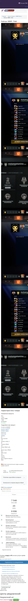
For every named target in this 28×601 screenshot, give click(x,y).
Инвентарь (3, 434)
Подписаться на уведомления (14, 562)
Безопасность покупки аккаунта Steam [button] (13, 482)
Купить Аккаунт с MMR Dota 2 (15, 16)
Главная (4, 16)
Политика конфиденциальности (8, 569)
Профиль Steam (5, 431)
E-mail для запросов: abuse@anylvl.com (10, 573)
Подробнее (24, 539)
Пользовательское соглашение (8, 567)
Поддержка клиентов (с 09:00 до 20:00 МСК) (11, 571)
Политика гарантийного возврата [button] (12, 477)
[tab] (14, 477)
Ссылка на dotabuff (5, 428)
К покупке (16, 600)
